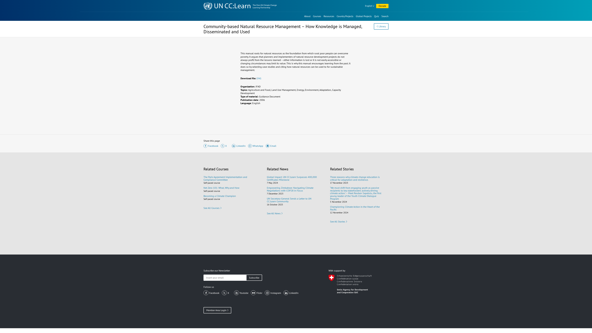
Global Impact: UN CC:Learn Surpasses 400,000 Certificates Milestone (292, 178)
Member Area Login (216, 310)
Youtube (244, 292)
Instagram (275, 292)
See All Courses (212, 208)
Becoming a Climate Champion (220, 195)
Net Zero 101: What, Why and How (221, 187)
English (368, 5)
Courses (317, 16)
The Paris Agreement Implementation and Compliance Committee (225, 178)
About (307, 16)
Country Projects (345, 16)
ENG (259, 78)
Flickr (259, 292)
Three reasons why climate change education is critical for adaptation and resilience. (355, 178)
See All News (274, 213)
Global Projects (364, 16)
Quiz (376, 16)
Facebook (214, 292)
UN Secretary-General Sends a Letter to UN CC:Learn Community (289, 200)
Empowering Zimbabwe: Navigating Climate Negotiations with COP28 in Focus (290, 189)
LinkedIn (293, 292)
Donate (382, 5)
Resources (329, 16)
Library (382, 26)
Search (384, 16)
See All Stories (337, 221)
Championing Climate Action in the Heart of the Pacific (355, 208)
